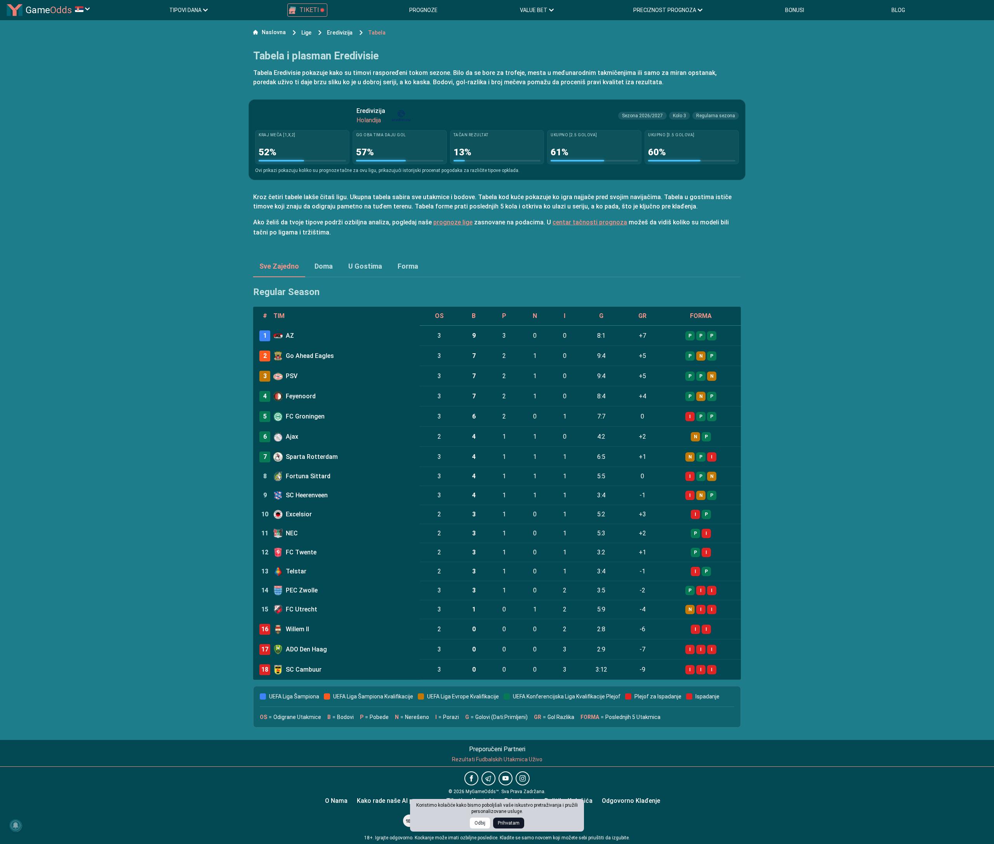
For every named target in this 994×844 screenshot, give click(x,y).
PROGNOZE (423, 10)
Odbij (479, 823)
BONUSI (794, 10)
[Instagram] (523, 778)
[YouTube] (506, 778)
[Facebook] (471, 778)
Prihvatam (509, 823)
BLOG (898, 10)
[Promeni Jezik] (82, 9)
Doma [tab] (324, 266)
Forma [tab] (408, 266)
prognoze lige (453, 222)
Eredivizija (370, 111)
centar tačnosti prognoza (590, 222)
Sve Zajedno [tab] (279, 266)
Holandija (368, 120)
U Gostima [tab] (365, 266)
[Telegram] (488, 778)
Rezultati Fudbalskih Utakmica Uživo (497, 759)
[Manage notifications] (15, 825)
